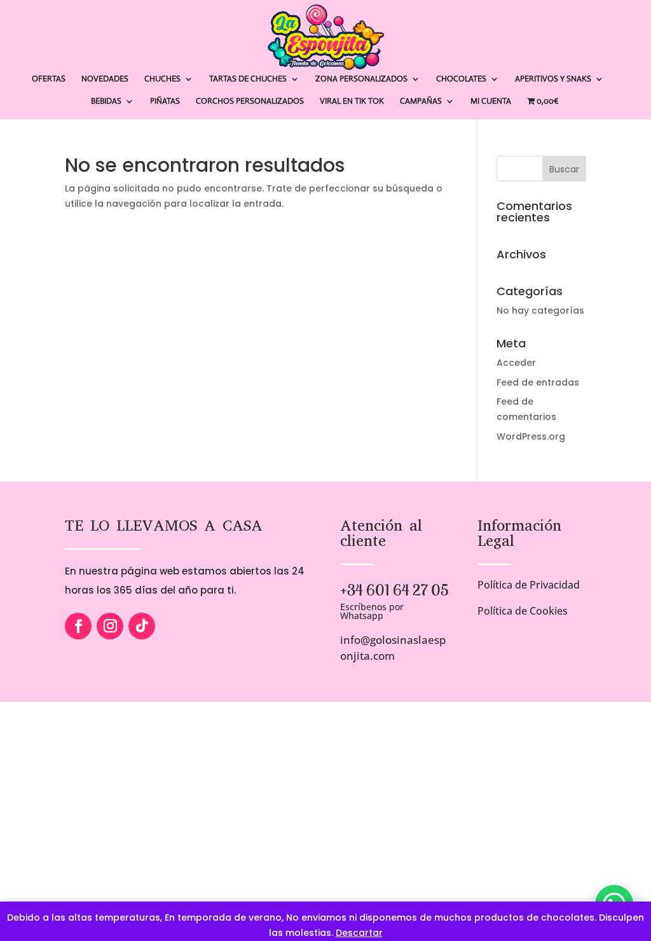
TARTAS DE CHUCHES (248, 79)
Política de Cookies (522, 611)
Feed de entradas (538, 382)
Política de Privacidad (528, 585)
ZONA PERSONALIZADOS (361, 79)
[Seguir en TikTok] (141, 626)
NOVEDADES (104, 79)
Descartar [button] (359, 932)
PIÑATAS (165, 101)
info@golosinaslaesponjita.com (393, 647)
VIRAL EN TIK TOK (352, 101)
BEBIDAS (106, 101)
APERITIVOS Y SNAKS (553, 79)
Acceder (516, 362)
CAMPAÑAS (421, 101)
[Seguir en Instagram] (110, 626)
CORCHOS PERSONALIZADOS (250, 101)
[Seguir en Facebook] (78, 626)
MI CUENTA (490, 101)
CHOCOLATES (461, 79)
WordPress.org (531, 436)
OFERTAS (48, 79)
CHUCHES (162, 79)
